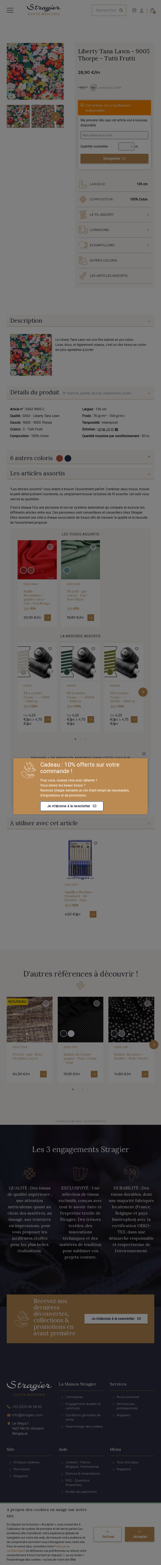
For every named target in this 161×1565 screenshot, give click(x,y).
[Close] (144, 753)
